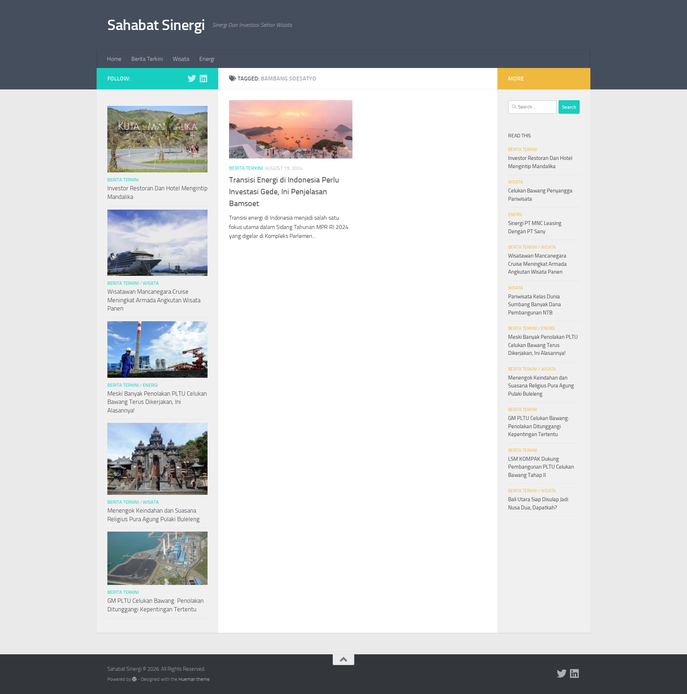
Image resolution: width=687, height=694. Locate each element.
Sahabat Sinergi (156, 25)
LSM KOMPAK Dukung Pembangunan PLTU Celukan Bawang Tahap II (541, 467)
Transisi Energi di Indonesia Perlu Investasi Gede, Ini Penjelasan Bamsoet (284, 191)
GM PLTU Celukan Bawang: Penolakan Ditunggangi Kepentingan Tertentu (538, 426)
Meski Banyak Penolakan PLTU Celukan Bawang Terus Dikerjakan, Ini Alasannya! (157, 402)
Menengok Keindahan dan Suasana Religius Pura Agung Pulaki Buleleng (541, 386)
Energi (206, 58)
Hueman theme (194, 679)
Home (114, 58)
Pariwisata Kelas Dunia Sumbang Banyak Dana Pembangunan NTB (534, 304)
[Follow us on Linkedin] (203, 78)
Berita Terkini (147, 58)
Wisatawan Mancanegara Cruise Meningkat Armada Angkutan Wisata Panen (153, 300)
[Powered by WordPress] (134, 679)
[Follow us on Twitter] (191, 78)
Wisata (181, 58)
